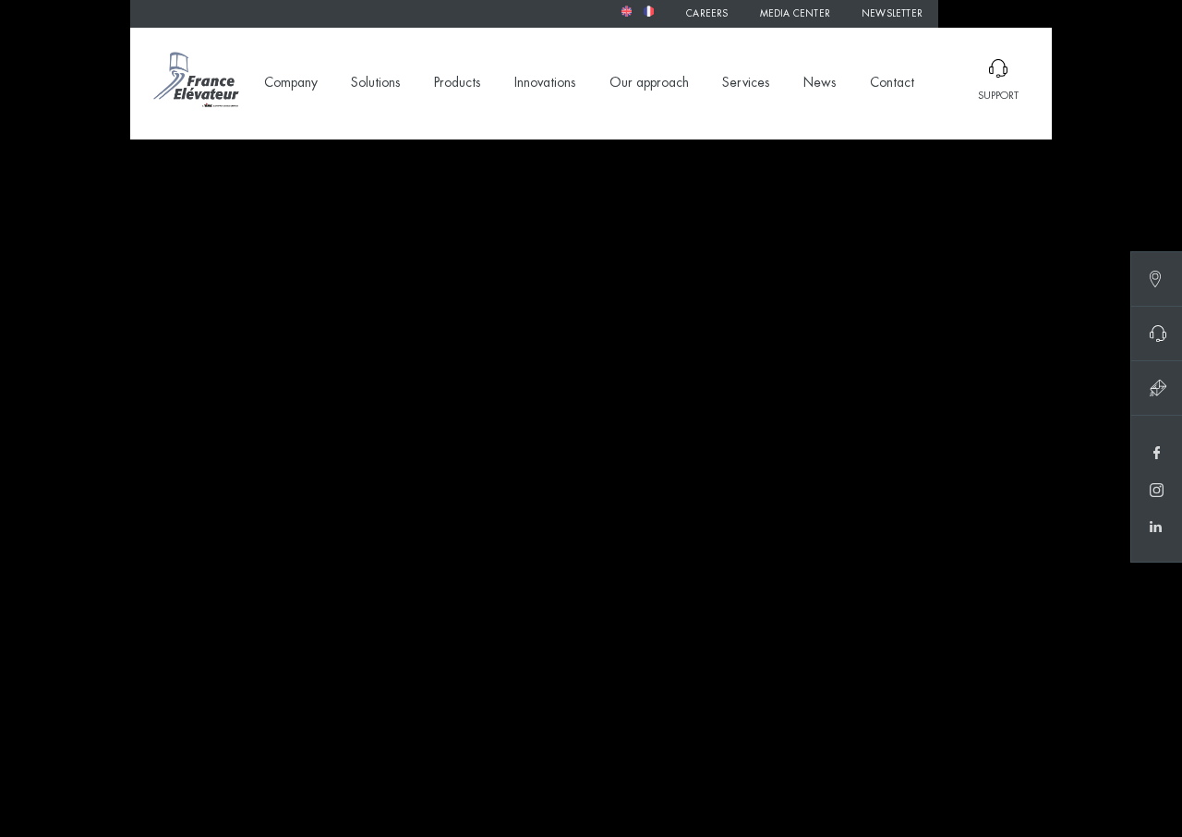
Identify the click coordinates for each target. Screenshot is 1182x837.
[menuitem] (626, 11)
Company (291, 83)
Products (457, 83)
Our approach (649, 83)
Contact (892, 83)
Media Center (795, 14)
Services (746, 83)
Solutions (376, 83)
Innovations (545, 83)
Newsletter (892, 14)
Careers (707, 14)
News (820, 83)
